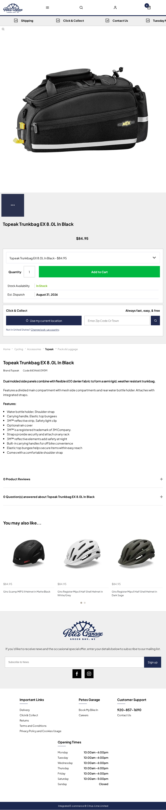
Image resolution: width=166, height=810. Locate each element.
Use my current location (46, 320)
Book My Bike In (88, 709)
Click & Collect (29, 715)
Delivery (25, 709)
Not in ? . (33, 329)
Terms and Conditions (33, 725)
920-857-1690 (129, 709)
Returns (24, 720)
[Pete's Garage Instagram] (89, 673)
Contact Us (124, 715)
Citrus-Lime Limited (97, 806)
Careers (83, 715)
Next (158, 571)
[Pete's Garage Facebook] (76, 673)
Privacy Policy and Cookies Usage (40, 731)
